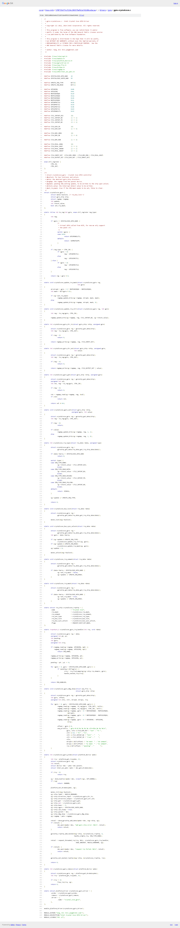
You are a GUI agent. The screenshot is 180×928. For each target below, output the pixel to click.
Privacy (18, 925)
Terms (24, 925)
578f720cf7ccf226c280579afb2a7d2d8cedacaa (76, 10)
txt (171, 925)
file (81, 15)
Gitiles (13, 925)
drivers (103, 10)
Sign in (176, 3)
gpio (110, 10)
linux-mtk (49, 10)
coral (41, 10)
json (176, 925)
